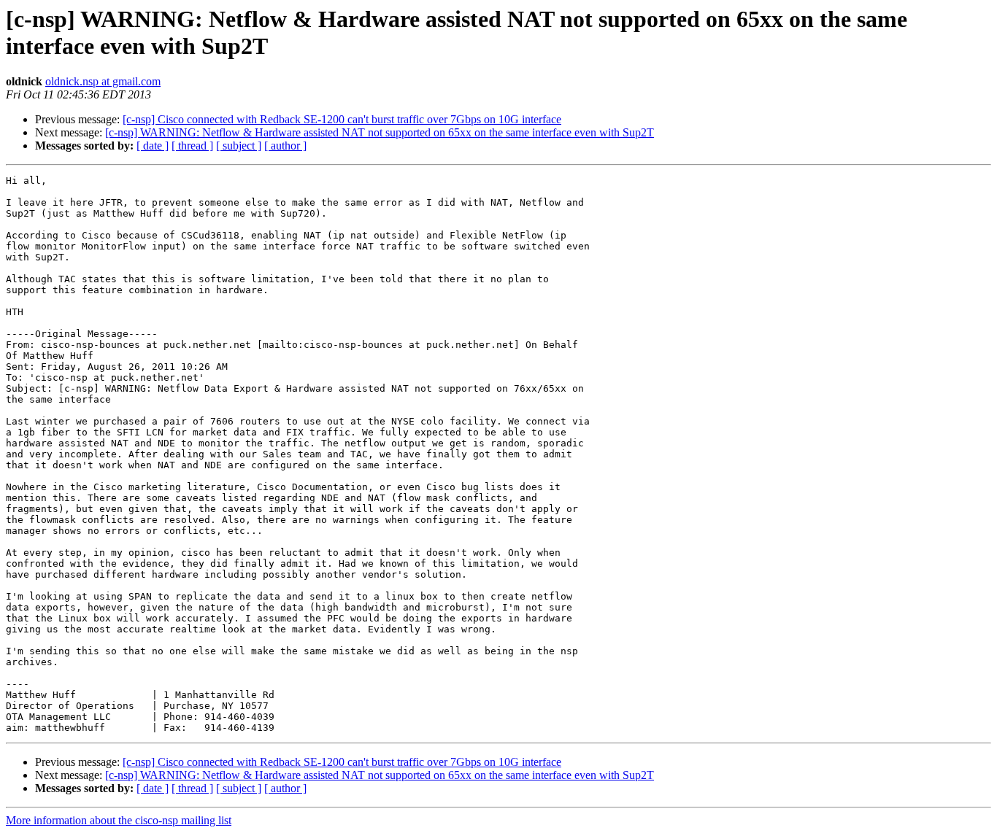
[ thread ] (192, 145)
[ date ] (152, 145)
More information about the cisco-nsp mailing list (118, 820)
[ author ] (285, 145)
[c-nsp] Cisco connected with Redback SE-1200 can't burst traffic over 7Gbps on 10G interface (342, 119)
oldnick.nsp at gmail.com (103, 81)
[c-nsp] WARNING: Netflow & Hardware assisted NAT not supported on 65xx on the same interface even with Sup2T (379, 132)
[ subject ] (238, 145)
